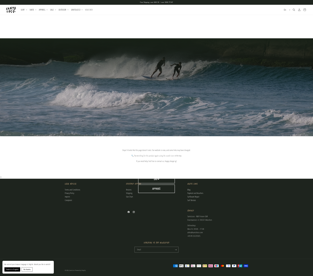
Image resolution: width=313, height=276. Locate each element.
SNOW (156, 179)
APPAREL (156, 188)
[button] (23, 10)
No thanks (27, 269)
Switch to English (12, 269)
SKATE (156, 169)
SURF (156, 159)
